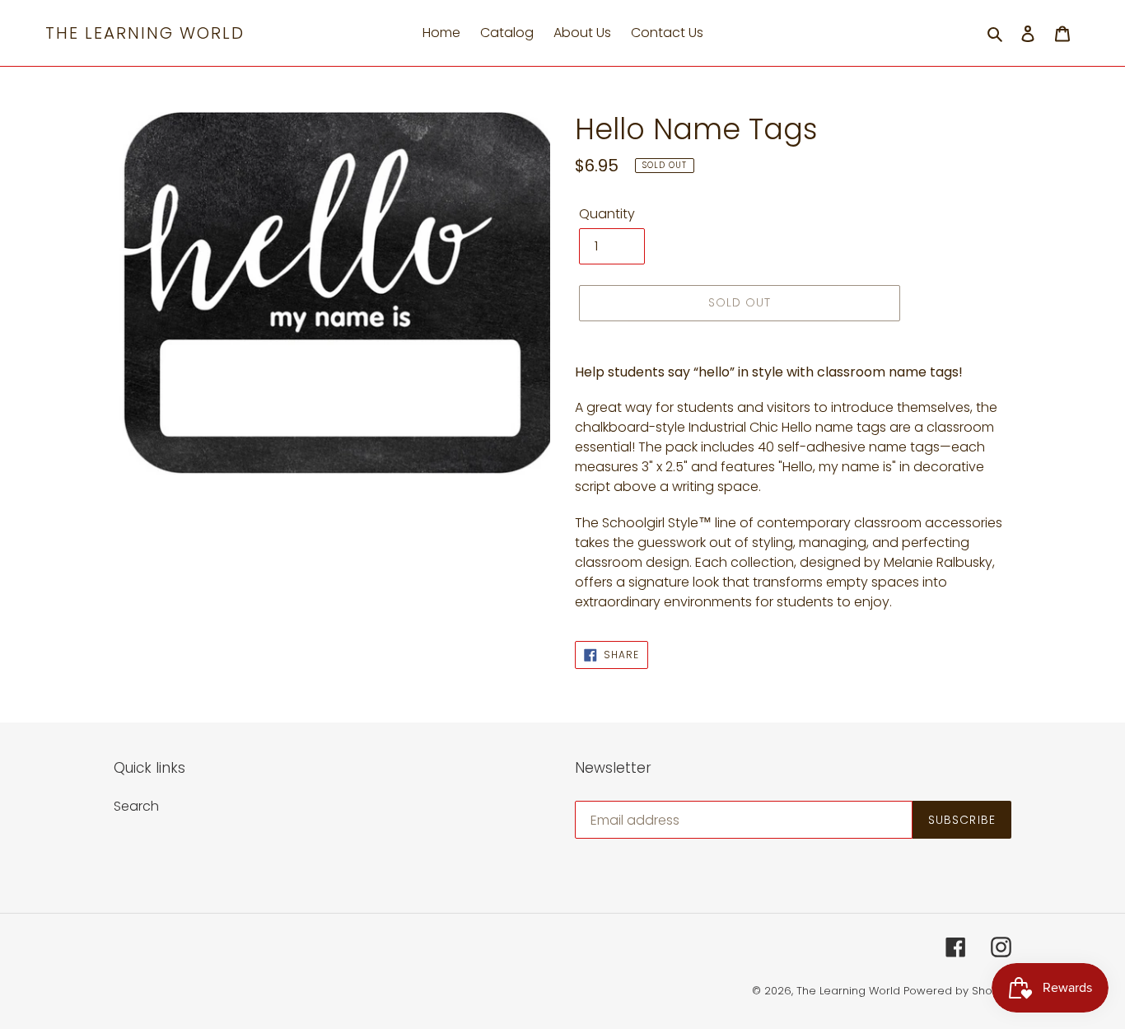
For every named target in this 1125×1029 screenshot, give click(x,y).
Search (136, 806)
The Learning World (145, 33)
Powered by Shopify (957, 991)
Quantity (607, 213)
